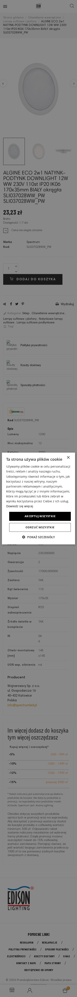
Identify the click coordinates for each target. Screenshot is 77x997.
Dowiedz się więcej (19, 506)
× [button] (68, 457)
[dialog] (38, 498)
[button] (38, 537)
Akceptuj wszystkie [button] (40, 516)
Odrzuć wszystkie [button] (39, 527)
